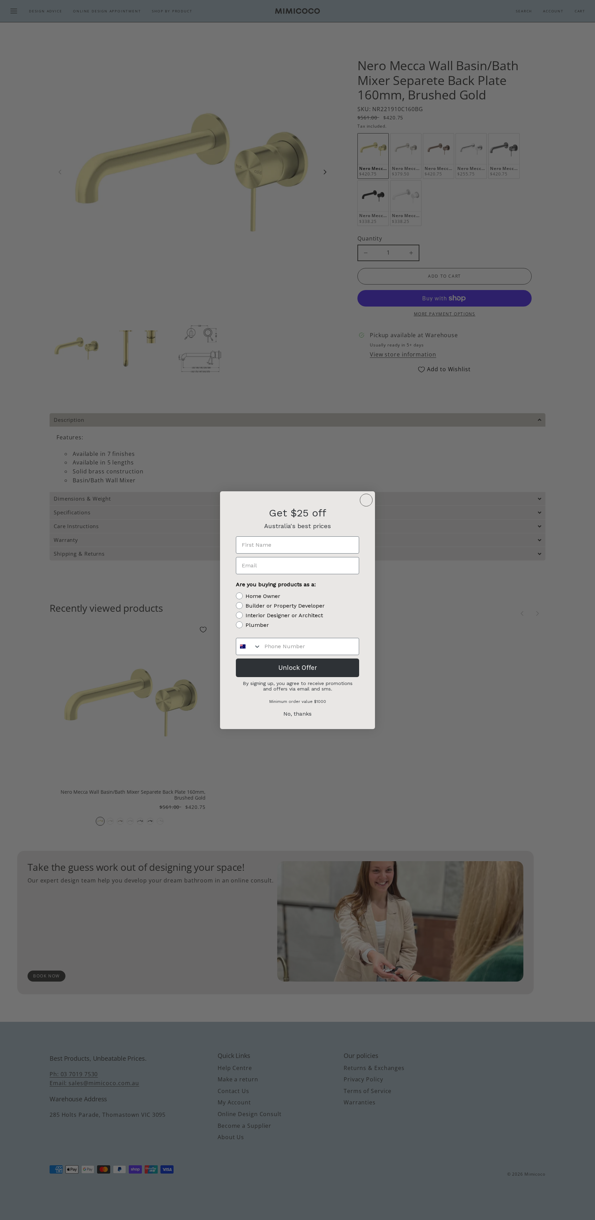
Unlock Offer (297, 668)
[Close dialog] (366, 500)
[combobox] (248, 646)
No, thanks (297, 713)
